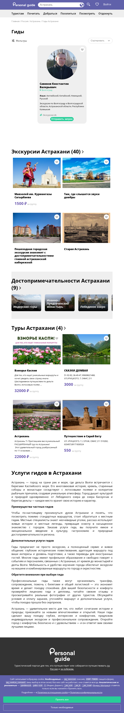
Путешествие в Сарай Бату (82, 436)
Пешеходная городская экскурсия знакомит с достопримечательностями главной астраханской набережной (34, 255)
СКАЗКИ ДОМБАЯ (76, 370)
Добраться (50, 13)
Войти (107, 4)
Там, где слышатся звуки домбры (81, 195)
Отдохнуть (105, 13)
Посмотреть (87, 13)
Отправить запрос (62, 119)
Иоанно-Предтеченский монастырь (58, 303)
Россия (24, 21)
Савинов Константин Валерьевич (54, 85)
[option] (26, 302)
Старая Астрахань (76, 249)
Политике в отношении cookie (52, 692)
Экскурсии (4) (49, 115)
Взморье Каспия (26, 370)
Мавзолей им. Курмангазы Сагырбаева (33, 195)
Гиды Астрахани (50, 21)
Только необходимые (62, 707)
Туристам (17, 13)
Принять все (62, 699)
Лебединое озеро (92, 306)
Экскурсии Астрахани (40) (46, 151)
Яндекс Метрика (101, 685)
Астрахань (35, 21)
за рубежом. (67, 669)
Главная (15, 21)
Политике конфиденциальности (86, 692)
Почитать (33, 13)
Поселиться (68, 13)
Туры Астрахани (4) (37, 327)
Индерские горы (25, 306)
